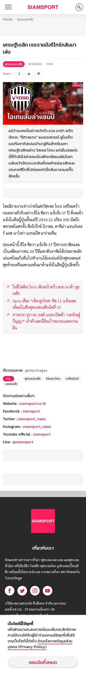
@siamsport (23, 442)
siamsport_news (32, 419)
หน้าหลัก (8, 19)
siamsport (31, 411)
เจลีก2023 (72, 378)
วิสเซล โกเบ (53, 378)
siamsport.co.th (32, 403)
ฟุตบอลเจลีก (25, 19)
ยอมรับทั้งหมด (43, 662)
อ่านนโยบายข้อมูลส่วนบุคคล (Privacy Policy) (40, 644)
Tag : (8, 378)
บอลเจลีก (11, 384)
